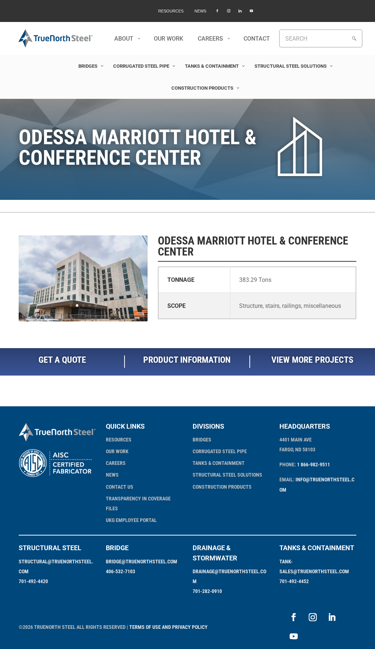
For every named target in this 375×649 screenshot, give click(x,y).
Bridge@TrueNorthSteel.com (141, 561)
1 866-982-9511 (313, 464)
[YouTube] (251, 11)
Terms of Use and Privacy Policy (168, 627)
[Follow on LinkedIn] (332, 617)
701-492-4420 (33, 581)
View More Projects (312, 360)
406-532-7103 (120, 571)
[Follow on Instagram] (313, 617)
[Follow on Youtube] (294, 636)
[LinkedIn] (240, 11)
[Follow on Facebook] (294, 617)
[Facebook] (217, 11)
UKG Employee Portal (131, 520)
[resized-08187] (83, 321)
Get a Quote (62, 360)
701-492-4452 (294, 581)
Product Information (187, 360)
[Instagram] (228, 11)
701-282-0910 (207, 591)
